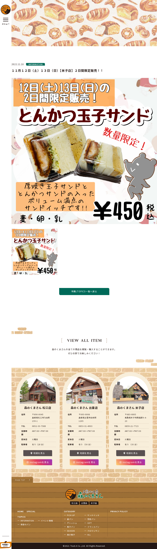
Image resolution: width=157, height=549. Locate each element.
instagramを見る (39, 462)
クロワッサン (93, 530)
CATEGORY (69, 511)
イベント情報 (47, 520)
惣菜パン (91, 519)
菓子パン (71, 526)
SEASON (71, 530)
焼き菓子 (71, 534)
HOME (20, 511)
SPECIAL (31, 511)
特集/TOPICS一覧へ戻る (84, 291)
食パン (70, 519)
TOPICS (21, 516)
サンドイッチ (93, 515)
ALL (89, 534)
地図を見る (39, 453)
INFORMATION (27, 520)
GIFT (89, 523)
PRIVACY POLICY (119, 511)
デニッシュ (72, 523)
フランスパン (93, 526)
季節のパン (26, 524)
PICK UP (71, 515)
